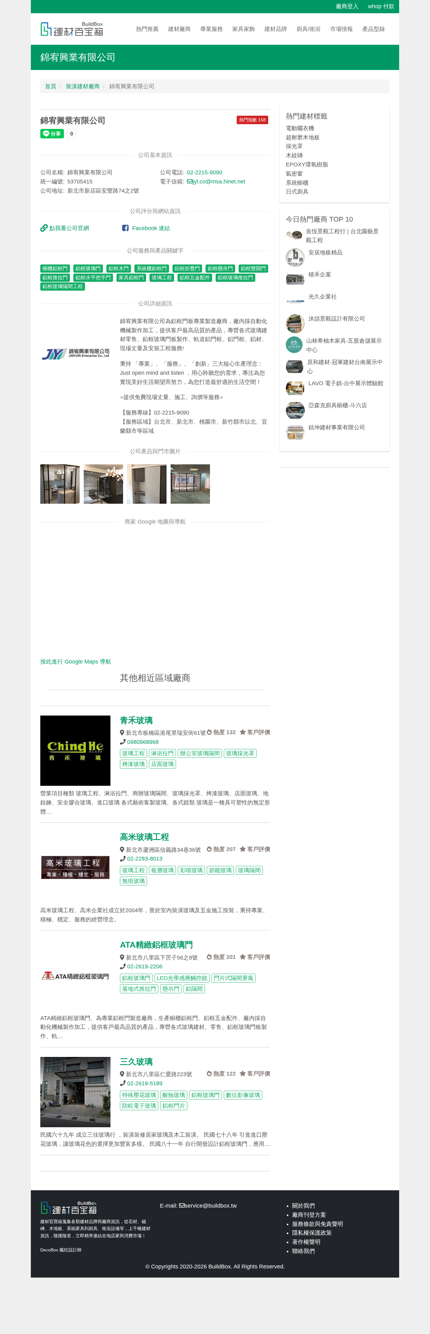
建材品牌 (275, 29)
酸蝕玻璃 (173, 1095)
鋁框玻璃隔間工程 (62, 286)
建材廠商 (179, 29)
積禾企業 (319, 274)
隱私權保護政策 (312, 1233)
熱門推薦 (147, 29)
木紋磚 (294, 155)
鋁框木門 (119, 268)
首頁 (50, 86)
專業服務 (211, 29)
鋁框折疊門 (187, 268)
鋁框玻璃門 (88, 268)
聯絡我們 (303, 1251)
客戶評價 (258, 732)
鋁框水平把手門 (93, 277)
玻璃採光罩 (240, 753)
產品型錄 (373, 29)
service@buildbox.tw (211, 1206)
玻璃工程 (162, 277)
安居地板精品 (325, 252)
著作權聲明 (306, 1242)
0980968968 (143, 742)
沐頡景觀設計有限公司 (336, 319)
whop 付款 (381, 6)
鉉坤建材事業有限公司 (336, 427)
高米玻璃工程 (144, 837)
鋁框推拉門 (55, 277)
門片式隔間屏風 (233, 978)
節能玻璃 (220, 870)
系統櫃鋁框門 (152, 268)
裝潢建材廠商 (83, 86)
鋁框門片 (173, 1106)
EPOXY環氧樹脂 (307, 164)
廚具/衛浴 (309, 29)
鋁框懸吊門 (220, 268)
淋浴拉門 (162, 753)
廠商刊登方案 (309, 1215)
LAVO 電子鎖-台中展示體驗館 (345, 383)
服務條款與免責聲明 (317, 1224)
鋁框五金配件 (195, 277)
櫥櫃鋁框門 (55, 268)
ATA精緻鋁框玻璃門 (156, 944)
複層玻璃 (162, 870)
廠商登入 (347, 6)
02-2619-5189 (144, 1083)
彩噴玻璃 (191, 870)
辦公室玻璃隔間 (200, 753)
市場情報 (341, 29)
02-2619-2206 (144, 966)
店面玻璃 (162, 764)
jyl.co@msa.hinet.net (219, 181)
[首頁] (74, 29)
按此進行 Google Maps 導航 (75, 661)
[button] (75, 352)
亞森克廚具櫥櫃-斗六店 (337, 405)
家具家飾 (243, 29)
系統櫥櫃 (297, 183)
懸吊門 (170, 989)
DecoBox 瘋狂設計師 (61, 1249)
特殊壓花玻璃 (139, 1095)
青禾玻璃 (136, 720)
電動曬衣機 (300, 128)
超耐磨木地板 (303, 137)
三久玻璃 (136, 1061)
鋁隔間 (194, 989)
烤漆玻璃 (133, 764)
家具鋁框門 (131, 277)
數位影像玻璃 (243, 1095)
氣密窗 (294, 174)
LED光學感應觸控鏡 (182, 978)
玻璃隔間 (249, 870)
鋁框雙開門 (253, 268)
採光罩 (294, 146)
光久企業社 (322, 296)
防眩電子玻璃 (139, 1106)
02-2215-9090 (204, 172)
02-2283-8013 (144, 859)
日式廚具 (297, 191)
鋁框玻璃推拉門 (235, 277)
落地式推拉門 (139, 989)
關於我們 (303, 1206)
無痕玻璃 (133, 881)
